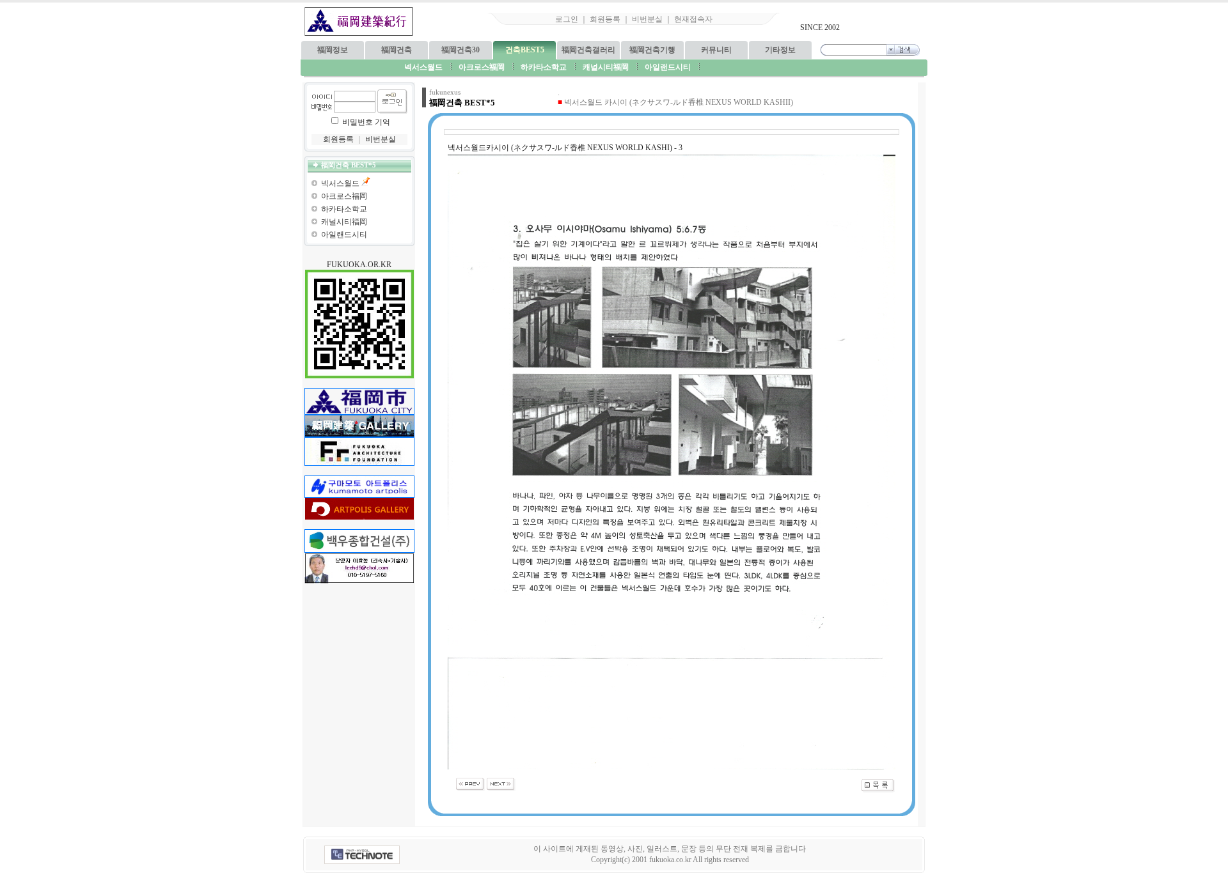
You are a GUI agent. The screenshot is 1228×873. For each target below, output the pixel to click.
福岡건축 (396, 49)
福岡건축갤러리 (588, 49)
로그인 (566, 19)
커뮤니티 (716, 49)
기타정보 (780, 49)
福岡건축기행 (652, 49)
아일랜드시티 (344, 234)
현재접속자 (693, 19)
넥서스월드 (340, 183)
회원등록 (605, 19)
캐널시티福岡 (344, 221)
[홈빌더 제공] (362, 855)
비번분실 (647, 19)
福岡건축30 (460, 49)
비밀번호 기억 (366, 122)
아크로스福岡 (344, 196)
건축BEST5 (524, 49)
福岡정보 (332, 49)
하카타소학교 (344, 209)
